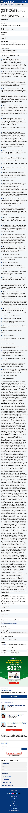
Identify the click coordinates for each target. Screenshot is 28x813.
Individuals (5, 767)
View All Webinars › (14, 730)
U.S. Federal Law (6, 776)
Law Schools (5, 773)
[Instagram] (13, 793)
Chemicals (18, 4)
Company (14, 801)
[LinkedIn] (7, 793)
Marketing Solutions (7, 785)
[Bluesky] (17, 793)
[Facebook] (11, 793)
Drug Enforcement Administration (9, 623)
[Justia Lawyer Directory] (20, 793)
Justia (2, 4)
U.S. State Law (6, 779)
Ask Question (14, 696)
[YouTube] (9, 793)
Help (14, 803)
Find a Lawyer (5, 743)
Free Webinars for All (7, 702)
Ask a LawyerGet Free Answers (6, 689)
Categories (12, 4)
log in (5, 644)
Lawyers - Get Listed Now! (14, 753)
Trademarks (6, 4)
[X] (19, 793)
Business (4, 770)
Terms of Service (14, 805)
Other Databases (6, 782)
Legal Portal (14, 798)
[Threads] (15, 793)
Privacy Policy (14, 808)
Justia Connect (14, 796)
